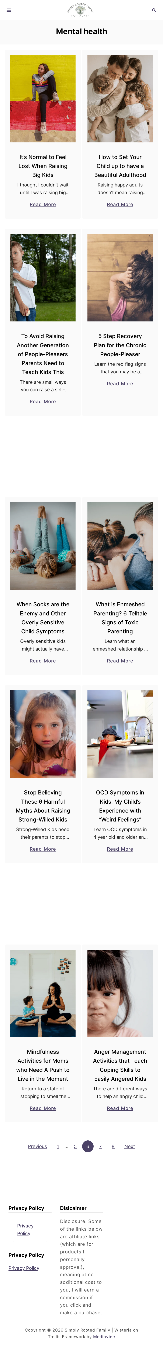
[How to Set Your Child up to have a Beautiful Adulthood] (120, 98)
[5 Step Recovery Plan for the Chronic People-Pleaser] (120, 278)
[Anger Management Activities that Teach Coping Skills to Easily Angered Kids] (120, 993)
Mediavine (104, 1336)
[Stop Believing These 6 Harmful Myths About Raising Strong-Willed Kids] (43, 734)
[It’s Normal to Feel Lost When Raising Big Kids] (43, 98)
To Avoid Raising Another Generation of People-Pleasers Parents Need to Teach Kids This (43, 354)
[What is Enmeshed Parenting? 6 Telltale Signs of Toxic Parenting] (120, 546)
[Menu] (9, 10)
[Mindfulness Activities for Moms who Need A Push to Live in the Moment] (43, 993)
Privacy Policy (23, 1268)
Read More (43, 204)
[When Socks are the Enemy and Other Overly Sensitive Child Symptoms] (43, 546)
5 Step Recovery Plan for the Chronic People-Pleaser (120, 345)
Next (129, 1146)
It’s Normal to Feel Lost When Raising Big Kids (42, 166)
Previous (37, 1146)
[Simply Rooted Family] (81, 10)
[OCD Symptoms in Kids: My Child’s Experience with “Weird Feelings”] (120, 734)
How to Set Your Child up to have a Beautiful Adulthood (120, 166)
